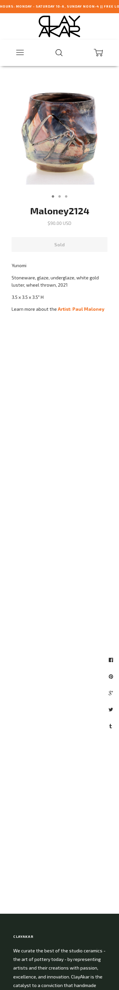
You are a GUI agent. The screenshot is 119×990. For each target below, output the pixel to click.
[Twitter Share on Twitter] (111, 709)
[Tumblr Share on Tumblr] (111, 725)
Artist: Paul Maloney (81, 309)
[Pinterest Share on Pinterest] (111, 676)
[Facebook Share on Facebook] (111, 659)
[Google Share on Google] (111, 692)
